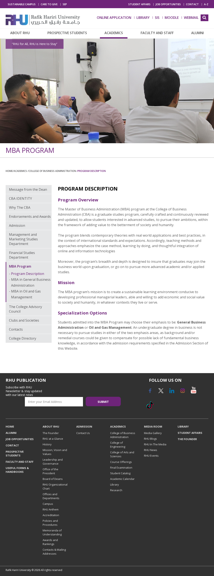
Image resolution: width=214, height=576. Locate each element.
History (47, 444)
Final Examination (121, 467)
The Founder (51, 433)
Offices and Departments (51, 496)
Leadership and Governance (53, 461)
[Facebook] (150, 392)
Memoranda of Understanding (52, 532)
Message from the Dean (28, 189)
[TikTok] (150, 407)
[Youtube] (193, 392)
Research (116, 490)
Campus (48, 504)
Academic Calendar (122, 479)
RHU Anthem (51, 509)
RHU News (150, 450)
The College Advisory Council (25, 309)
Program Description (27, 273)
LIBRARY (143, 17)
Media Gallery (153, 433)
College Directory (22, 338)
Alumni (197, 33)
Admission (17, 225)
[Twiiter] (161, 392)
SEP (65, 4)
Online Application (114, 17)
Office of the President (50, 471)
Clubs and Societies (24, 320)
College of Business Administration (122, 435)
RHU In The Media (155, 444)
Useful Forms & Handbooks (17, 470)
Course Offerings (121, 462)
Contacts (16, 329)
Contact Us (83, 433)
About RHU (20, 33)
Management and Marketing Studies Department (23, 239)
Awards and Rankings (50, 542)
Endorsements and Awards (30, 216)
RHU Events (151, 455)
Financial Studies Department (22, 255)
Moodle (172, 17)
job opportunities (168, 4)
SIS (157, 17)
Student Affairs (139, 4)
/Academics (20, 171)
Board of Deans (53, 479)
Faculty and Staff (157, 33)
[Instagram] (182, 392)
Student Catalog (120, 473)
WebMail (191, 17)
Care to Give (49, 4)
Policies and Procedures (50, 523)
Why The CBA (19, 207)
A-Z (206, 4)
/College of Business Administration (52, 171)
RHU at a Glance (53, 439)
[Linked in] (172, 392)
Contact (192, 4)
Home (9, 171)
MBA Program (20, 266)
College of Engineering (117, 444)
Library (114, 484)
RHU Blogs (150, 439)
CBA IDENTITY (20, 198)
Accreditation (51, 515)
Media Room (153, 426)
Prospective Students (67, 33)
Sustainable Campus (22, 4)
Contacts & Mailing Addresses (54, 551)
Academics (113, 33)
